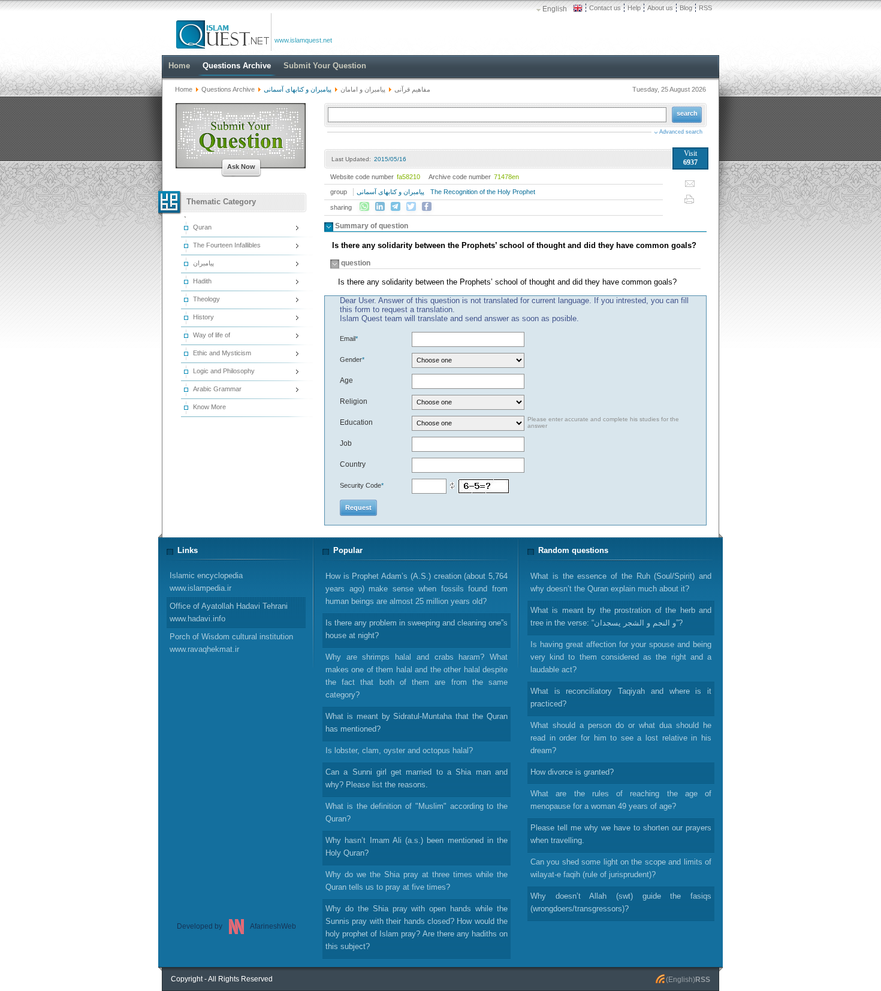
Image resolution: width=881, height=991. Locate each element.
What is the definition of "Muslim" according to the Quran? (416, 812)
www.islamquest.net (303, 40)
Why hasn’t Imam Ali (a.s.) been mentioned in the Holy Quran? (416, 846)
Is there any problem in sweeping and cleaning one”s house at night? (416, 629)
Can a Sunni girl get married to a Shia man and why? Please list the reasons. (416, 778)
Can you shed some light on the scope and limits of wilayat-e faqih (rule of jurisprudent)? (620, 868)
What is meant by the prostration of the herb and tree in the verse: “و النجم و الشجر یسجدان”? (620, 616)
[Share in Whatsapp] (364, 207)
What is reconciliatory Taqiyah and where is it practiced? (620, 697)
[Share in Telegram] (395, 207)
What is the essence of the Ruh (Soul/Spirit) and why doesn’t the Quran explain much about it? (620, 582)
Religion (353, 401)
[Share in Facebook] (427, 207)
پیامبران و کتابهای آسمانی (390, 191)
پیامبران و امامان (362, 89)
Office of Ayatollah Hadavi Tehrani (229, 612)
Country (353, 464)
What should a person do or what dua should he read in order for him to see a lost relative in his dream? (620, 738)
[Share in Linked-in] (380, 207)
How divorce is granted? (572, 772)
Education (356, 422)
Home (183, 89)
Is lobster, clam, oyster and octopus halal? (399, 750)
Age (346, 380)
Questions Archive (228, 89)
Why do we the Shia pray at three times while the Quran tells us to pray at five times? (416, 881)
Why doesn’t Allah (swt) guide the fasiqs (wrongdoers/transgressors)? (620, 902)
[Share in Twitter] (411, 207)
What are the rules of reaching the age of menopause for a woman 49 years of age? (620, 800)
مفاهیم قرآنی (412, 89)
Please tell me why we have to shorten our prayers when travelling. (620, 834)
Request (358, 507)
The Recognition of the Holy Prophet (482, 191)
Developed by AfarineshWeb (236, 926)
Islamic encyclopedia (206, 582)
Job (346, 443)
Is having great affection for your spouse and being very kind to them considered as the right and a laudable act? (620, 657)
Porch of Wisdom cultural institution (231, 643)
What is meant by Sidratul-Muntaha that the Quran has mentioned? (416, 722)
